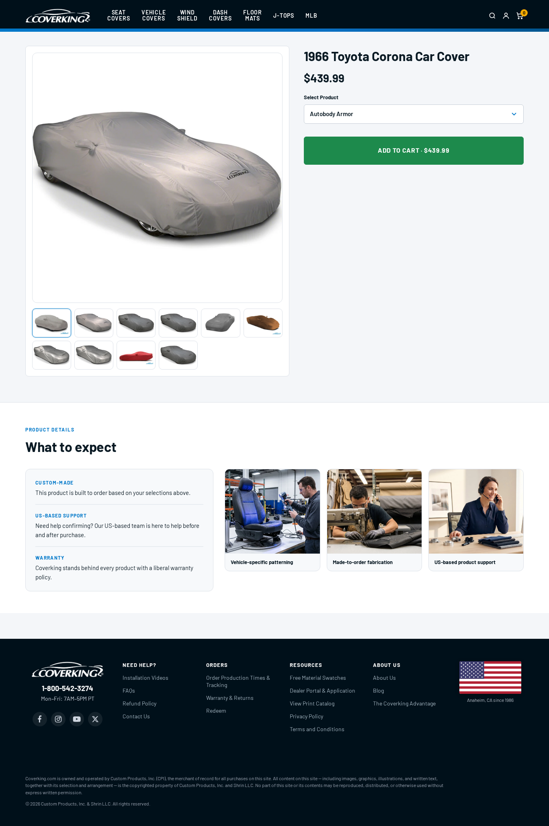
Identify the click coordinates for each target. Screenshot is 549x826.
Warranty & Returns (230, 697)
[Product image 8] (93, 355)
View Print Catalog (312, 703)
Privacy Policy (306, 716)
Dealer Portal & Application (322, 690)
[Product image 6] (263, 323)
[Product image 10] (178, 355)
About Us (384, 677)
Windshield (187, 15)
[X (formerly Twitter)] (95, 719)
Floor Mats (252, 15)
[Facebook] (40, 719)
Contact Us (136, 716)
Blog (378, 690)
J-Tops (283, 15)
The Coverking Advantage (404, 703)
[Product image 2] (93, 323)
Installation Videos (145, 677)
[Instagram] (58, 719)
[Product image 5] (220, 323)
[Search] (492, 16)
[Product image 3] (136, 323)
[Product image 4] (178, 323)
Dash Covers (220, 15)
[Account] (506, 16)
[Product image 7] (51, 355)
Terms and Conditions (317, 729)
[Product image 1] (51, 323)
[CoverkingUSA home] (57, 15)
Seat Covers (118, 15)
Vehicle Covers (153, 15)
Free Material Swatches (318, 677)
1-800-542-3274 (67, 688)
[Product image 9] (136, 355)
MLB (311, 15)
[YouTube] (77, 719)
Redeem (216, 710)
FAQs (129, 690)
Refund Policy (139, 703)
